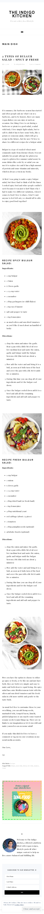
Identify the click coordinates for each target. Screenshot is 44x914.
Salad (25, 766)
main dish (19, 766)
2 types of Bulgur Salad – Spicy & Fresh (20, 58)
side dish (30, 766)
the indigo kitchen (22, 14)
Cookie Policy (19, 905)
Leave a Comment (35, 64)
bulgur (13, 766)
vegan (4, 768)
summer (36, 766)
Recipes (12, 763)
